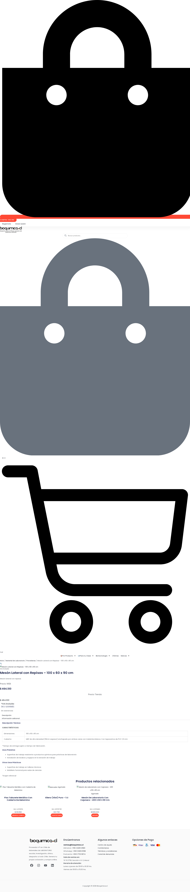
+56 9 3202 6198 (79, 851)
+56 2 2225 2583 (78, 848)
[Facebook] (31, 865)
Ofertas (115, 656)
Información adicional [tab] (11, 718)
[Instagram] (38, 865)
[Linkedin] (52, 865)
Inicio (2, 660)
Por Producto (67, 656)
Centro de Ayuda (105, 845)
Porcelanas (31, 660)
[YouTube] (45, 865)
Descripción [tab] (6, 715)
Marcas (124, 656)
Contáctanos (57, 815)
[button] (1, 664)
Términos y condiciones (107, 851)
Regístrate (6, 224)
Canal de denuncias (106, 854)
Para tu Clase (85, 656)
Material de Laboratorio (15, 660)
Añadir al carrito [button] (18, 815)
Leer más (95, 815)
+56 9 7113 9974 (79, 854)
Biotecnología (101, 656)
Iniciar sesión (20, 224)
